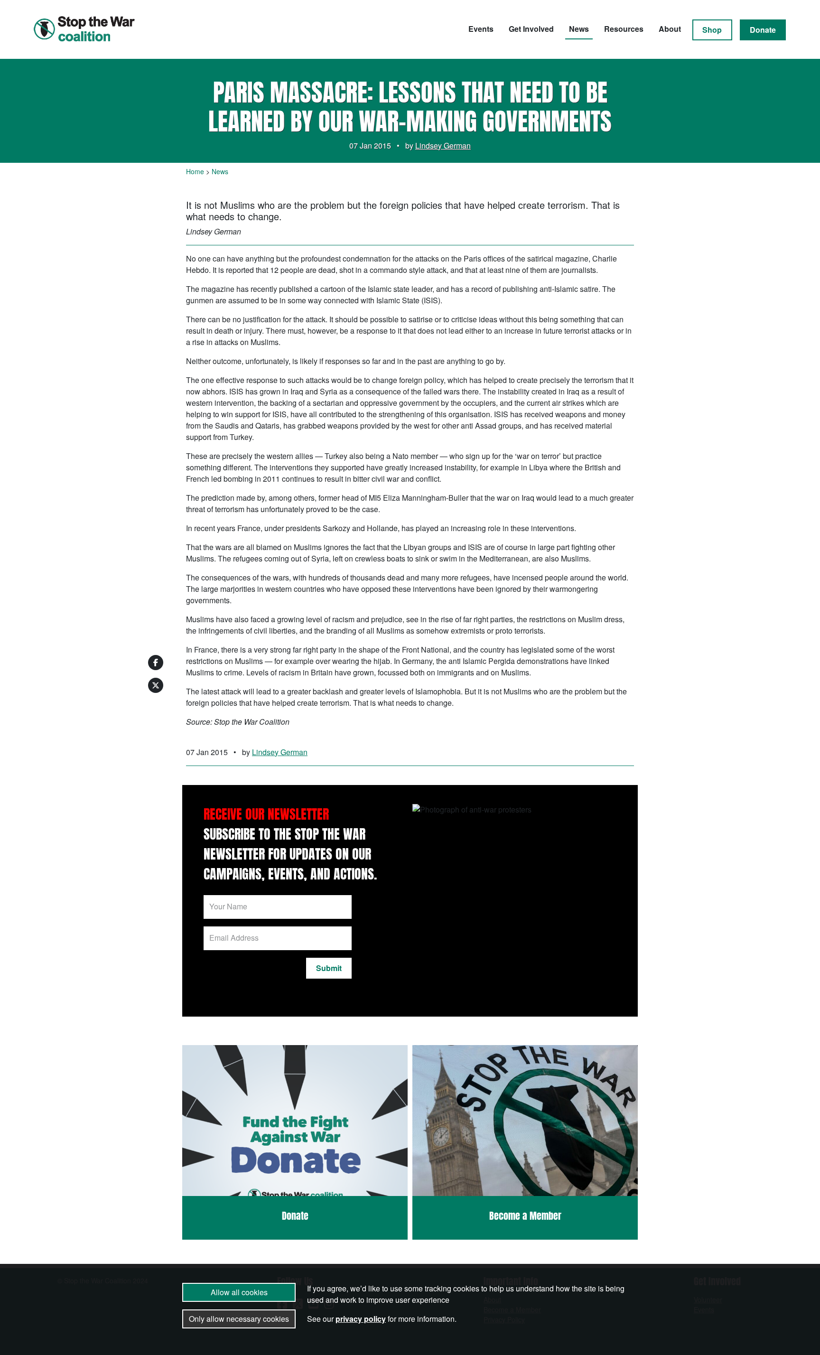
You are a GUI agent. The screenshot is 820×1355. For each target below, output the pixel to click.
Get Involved (531, 28)
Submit (329, 968)
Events (481, 28)
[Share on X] (155, 685)
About (670, 28)
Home (195, 171)
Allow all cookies (239, 1292)
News (579, 28)
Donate (763, 29)
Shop (712, 29)
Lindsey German (443, 145)
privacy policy (360, 1318)
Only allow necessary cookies (239, 1318)
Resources (623, 28)
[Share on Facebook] (155, 662)
